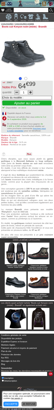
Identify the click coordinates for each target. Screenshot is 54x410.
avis (14, 409)
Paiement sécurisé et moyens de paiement (19, 348)
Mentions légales (8, 345)
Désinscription (10, 381)
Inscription (9, 378)
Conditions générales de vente (13, 335)
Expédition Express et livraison (14, 342)
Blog (3, 364)
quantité (7, 92)
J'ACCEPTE (11, 404)
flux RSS (5, 358)
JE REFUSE (29, 404)
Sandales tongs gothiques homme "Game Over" (15, 266)
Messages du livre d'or (10, 361)
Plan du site (6, 351)
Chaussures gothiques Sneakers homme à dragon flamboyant (38, 296)
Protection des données (11, 354)
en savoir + (17, 398)
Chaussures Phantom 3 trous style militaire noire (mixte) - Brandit (15, 296)
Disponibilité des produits (11, 338)
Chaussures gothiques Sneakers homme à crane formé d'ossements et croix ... (38, 267)
